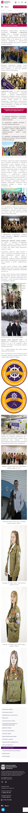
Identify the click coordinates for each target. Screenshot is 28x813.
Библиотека (5, 718)
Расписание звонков (7, 712)
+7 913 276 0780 (7, 799)
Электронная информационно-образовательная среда (10, 724)
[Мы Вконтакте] (2, 782)
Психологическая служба (8, 720)
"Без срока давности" (7, 745)
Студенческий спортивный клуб (10, 742)
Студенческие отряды (7, 747)
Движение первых (6, 727)
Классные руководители (8, 730)
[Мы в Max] (6, 782)
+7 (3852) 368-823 (6, 797)
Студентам (10, 10)
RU (22, 2)
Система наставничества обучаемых (11, 750)
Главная (3, 10)
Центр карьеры (6, 756)
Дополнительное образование (20, 6)
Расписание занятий (7, 709)
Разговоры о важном (7, 739)
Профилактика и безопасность (10, 715)
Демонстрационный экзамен (9, 736)
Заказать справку (6, 733)
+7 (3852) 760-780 (6, 792)
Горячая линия (6, 753)
